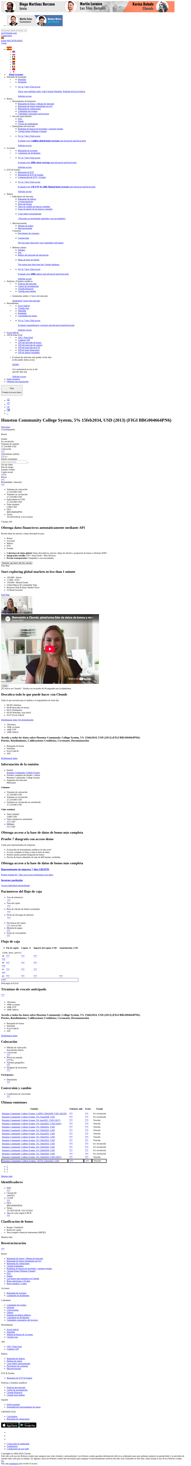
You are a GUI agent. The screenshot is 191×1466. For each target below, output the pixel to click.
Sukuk (21, 121)
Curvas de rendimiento (28, 124)
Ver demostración (25, 720)
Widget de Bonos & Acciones (20, 1334)
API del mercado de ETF (29, 347)
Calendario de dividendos (29, 153)
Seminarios (17, 301)
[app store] (10, 1427)
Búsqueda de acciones (27, 150)
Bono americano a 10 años (18, 1281)
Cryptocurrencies (25, 201)
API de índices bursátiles (29, 352)
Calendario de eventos (27, 111)
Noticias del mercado (27, 284)
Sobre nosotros (13, 379)
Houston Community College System (23, 772)
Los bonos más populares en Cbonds (23, 1278)
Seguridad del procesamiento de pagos (24, 1407)
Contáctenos (12, 1446)
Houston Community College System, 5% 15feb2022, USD (28, 1140)
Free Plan (5, 595)
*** (2, 451)
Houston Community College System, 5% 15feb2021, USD (28, 1127)
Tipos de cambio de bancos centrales (34, 206)
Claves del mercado (31, 301)
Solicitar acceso (19, 376)
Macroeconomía (25, 228)
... (7, 413)
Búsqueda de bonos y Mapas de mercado (36, 104)
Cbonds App (23, 308)
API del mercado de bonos (29, 342)
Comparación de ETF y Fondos (32, 177)
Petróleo (21, 250)
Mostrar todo (6, 1176)
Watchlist (22, 79)
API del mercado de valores (30, 345)
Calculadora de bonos (27, 316)
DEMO (15, 364)
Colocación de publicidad (18, 1444)
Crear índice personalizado (18, 1363)
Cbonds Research (25, 289)
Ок (2, 1461)
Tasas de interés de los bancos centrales (35, 209)
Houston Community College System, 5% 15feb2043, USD (28, 1154)
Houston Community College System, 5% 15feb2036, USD (28, 1150)
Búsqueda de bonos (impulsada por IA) (35, 106)
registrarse (13, 1463)
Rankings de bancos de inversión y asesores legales (40, 129)
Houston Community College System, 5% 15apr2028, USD (28, 1117)
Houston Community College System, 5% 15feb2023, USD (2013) (31, 1157)
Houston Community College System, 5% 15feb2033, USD (28, 1143)
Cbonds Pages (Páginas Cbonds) (32, 131)
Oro (19, 252)
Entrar (4, 40)
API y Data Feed (25, 337)
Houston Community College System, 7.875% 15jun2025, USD (30, 1161)
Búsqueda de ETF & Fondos (30, 175)
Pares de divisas (25, 204)
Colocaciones (13, 1310)
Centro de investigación (28, 286)
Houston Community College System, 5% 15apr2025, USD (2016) (31, 1123)
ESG (20, 119)
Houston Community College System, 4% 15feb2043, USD (28, 1147)
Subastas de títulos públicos (19, 1315)
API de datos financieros (29, 350)
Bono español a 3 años (17, 1283)
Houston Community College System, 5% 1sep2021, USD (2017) (31, 1120)
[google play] (27, 1427)
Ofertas (10, 1312)
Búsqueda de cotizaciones (29, 109)
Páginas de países (25, 226)
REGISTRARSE (15, 40)
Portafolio (22, 82)
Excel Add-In (24, 306)
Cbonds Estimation (15, 1266)
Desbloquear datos (9, 720)
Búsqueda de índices (27, 199)
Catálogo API (24, 340)
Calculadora (12, 1416)
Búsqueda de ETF (26, 172)
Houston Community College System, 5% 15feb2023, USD (28, 1130)
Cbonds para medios (27, 291)
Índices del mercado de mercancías (33, 255)
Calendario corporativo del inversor (33, 114)
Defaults (10, 1307)
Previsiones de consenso (28, 233)
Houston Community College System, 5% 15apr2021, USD (28, 1133)
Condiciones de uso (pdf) (18, 1449)
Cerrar (4, 43)
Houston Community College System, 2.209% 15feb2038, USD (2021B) (34, 1113)
